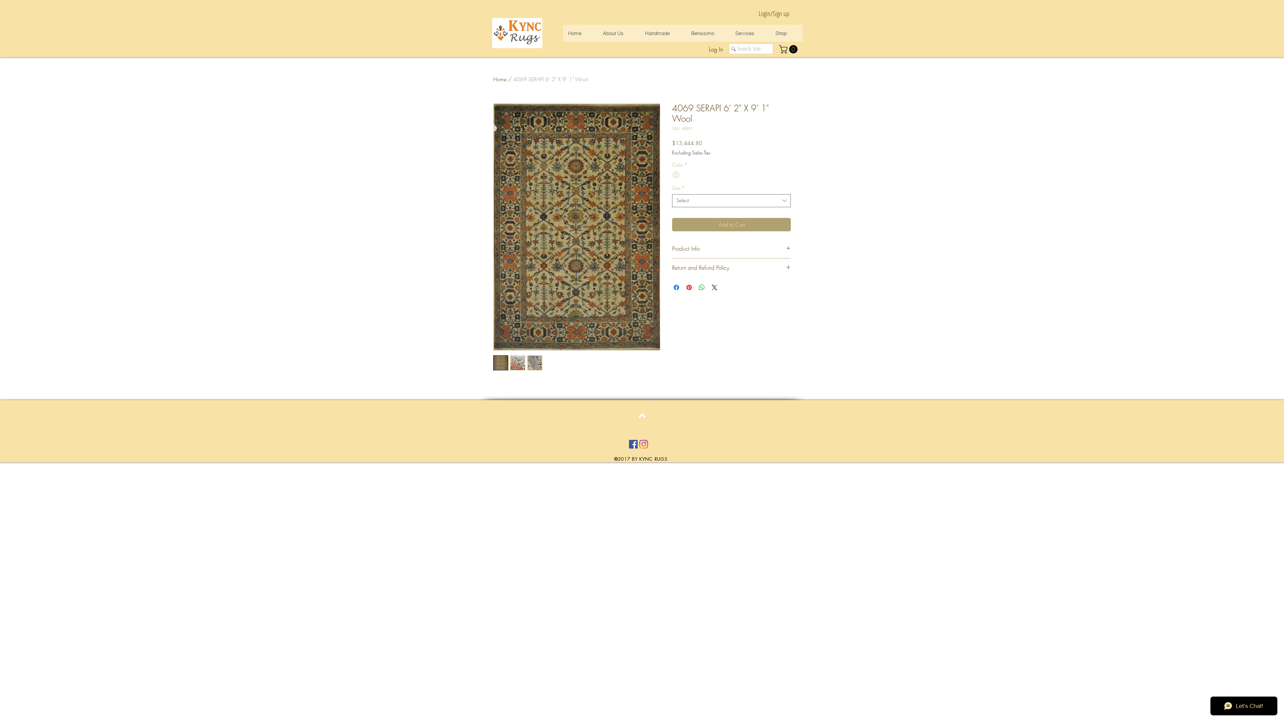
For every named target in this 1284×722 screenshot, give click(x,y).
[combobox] (731, 200)
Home (500, 79)
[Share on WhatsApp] (702, 287)
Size (678, 188)
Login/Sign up (774, 13)
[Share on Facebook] (676, 287)
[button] (789, 49)
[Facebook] (633, 444)
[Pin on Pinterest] (689, 287)
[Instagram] (643, 444)
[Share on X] (715, 287)
